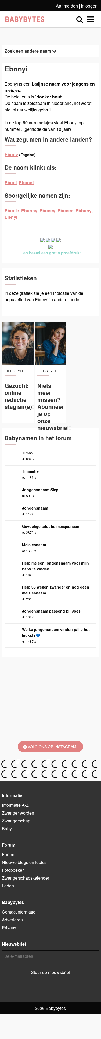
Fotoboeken (13, 870)
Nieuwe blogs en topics (24, 862)
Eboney (47, 210)
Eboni (11, 182)
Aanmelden (67, 6)
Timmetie (30, 471)
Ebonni (26, 182)
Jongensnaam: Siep (40, 489)
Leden (8, 886)
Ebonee (65, 210)
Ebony (11, 154)
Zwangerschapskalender (25, 878)
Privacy (9, 927)
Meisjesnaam (34, 544)
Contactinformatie (18, 912)
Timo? (28, 453)
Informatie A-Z (15, 805)
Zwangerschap (16, 821)
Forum (8, 854)
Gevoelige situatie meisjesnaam (51, 526)
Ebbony (83, 210)
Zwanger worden (18, 813)
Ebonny (29, 210)
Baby (7, 828)
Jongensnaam (35, 508)
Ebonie (12, 210)
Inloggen (89, 6)
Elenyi (11, 217)
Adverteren (12, 920)
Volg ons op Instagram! (52, 746)
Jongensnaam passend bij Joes (51, 611)
